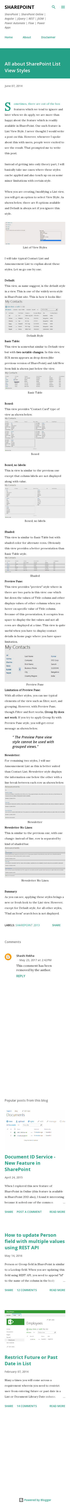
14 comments (27, 1406)
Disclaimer (48, 37)
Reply (20, 976)
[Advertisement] (35, 1061)
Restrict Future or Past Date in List (31, 1360)
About (27, 37)
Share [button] (56, 925)
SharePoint (19, 7)
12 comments (27, 1290)
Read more (57, 1212)
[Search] (53, 7)
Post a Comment (29, 1212)
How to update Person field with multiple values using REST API (35, 1241)
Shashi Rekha (25, 956)
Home (9, 37)
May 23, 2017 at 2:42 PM (35, 960)
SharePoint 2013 (28, 925)
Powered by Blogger (37, 1500)
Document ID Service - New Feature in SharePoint (30, 1162)
